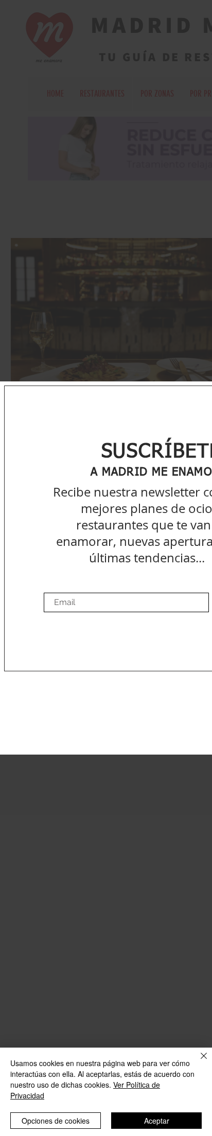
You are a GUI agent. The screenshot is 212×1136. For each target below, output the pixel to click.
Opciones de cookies (56, 1120)
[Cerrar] (197, 1062)
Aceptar (156, 1120)
